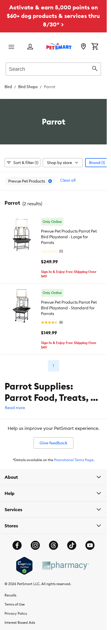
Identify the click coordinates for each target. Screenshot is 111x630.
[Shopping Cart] (94, 47)
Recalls (10, 595)
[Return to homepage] (58, 46)
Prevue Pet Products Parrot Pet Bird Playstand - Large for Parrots (69, 237)
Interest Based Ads (20, 622)
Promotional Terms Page (73, 460)
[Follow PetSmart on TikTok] (71, 545)
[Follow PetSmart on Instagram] (35, 545)
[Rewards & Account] (30, 47)
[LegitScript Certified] (24, 566)
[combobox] (53, 68)
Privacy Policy (16, 613)
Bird (8, 86)
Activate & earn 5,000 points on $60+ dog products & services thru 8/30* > (53, 16)
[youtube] (89, 545)
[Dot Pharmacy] (65, 566)
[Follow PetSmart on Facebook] (17, 545)
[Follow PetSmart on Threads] (53, 545)
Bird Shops (28, 86)
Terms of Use (15, 604)
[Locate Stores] (83, 47)
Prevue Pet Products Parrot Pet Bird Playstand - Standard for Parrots (69, 308)
